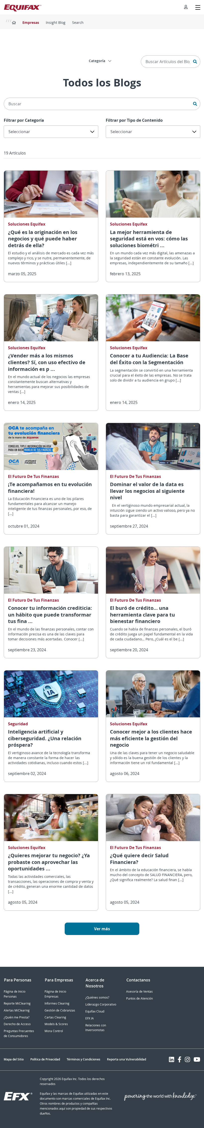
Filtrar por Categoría (24, 120)
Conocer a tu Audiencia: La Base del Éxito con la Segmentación (149, 359)
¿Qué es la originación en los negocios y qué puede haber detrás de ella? (42, 239)
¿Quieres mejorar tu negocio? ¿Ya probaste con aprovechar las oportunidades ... (49, 862)
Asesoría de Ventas (139, 991)
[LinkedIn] (171, 1059)
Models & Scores (56, 1024)
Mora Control (54, 1031)
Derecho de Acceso (17, 1024)
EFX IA (89, 1018)
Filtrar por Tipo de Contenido (134, 120)
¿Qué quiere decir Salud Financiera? (139, 858)
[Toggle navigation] (198, 7)
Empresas (30, 22)
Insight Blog (55, 22)
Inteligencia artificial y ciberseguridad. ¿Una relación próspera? (44, 738)
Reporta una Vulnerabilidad (126, 1059)
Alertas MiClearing (17, 1010)
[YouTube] (197, 1059)
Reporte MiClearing (17, 1003)
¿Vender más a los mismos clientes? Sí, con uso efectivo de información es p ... (46, 362)
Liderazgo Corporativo (100, 1004)
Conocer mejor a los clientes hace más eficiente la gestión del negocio (151, 738)
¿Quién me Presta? (16, 1017)
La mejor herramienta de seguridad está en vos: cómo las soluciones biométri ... (149, 239)
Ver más (102, 929)
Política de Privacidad (45, 1059)
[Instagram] (187, 1059)
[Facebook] (179, 1059)
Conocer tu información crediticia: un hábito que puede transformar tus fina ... (50, 614)
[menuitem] (186, 7)
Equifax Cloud (94, 1011)
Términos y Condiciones (83, 1059)
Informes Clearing (57, 1003)
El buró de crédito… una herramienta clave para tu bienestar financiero (142, 614)
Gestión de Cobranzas (60, 1010)
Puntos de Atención (139, 998)
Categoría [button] (97, 60)
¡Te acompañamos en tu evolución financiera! (50, 487)
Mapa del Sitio (14, 1059)
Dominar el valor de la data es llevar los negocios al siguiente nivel (147, 491)
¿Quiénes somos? (97, 997)
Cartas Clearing (55, 1017)
